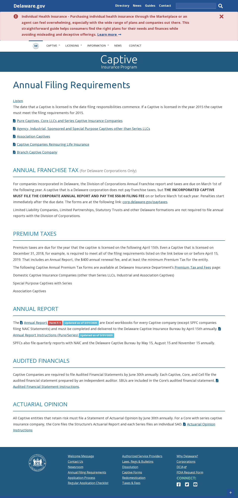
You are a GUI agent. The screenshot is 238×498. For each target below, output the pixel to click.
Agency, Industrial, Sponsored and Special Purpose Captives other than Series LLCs (83, 128)
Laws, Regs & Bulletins (137, 461)
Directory (122, 6)
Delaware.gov (29, 6)
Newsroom (75, 467)
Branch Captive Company (37, 152)
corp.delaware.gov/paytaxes (145, 202)
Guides (150, 6)
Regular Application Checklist (88, 483)
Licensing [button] (72, 45)
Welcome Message (81, 456)
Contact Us (75, 461)
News (137, 6)
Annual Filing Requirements (87, 472)
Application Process (81, 478)
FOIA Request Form (190, 472)
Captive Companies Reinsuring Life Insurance (53, 144)
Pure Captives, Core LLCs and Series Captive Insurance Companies (70, 121)
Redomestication (133, 478)
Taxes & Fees (131, 483)
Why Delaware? (187, 456)
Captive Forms (132, 472)
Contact (165, 6)
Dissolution (130, 467)
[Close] (221, 16)
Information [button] (96, 45)
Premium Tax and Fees (193, 267)
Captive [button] (51, 45)
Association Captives (33, 136)
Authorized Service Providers (142, 456)
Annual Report (60, 322)
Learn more (109, 34)
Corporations (186, 461)
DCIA (182, 467)
